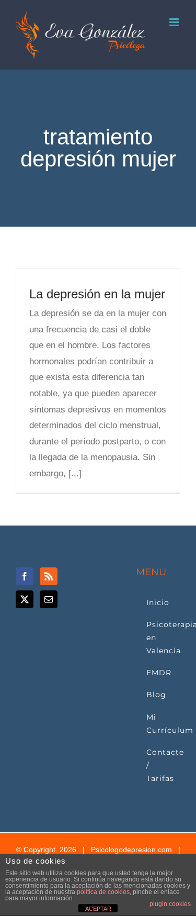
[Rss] (48, 576)
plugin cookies (170, 904)
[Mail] (48, 599)
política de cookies (103, 892)
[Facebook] (24, 576)
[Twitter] (24, 599)
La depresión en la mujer (97, 294)
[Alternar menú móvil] (174, 22)
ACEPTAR (98, 909)
